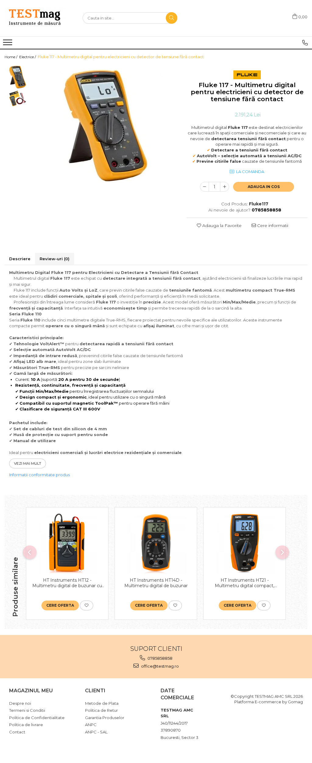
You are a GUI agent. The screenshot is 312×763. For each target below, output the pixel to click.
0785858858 (159, 658)
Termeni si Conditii (27, 710)
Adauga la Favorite (221, 225)
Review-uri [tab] (54, 258)
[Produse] (8, 44)
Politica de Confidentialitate (37, 717)
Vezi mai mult (27, 463)
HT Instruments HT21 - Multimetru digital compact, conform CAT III (244, 582)
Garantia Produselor (104, 717)
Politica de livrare (26, 724)
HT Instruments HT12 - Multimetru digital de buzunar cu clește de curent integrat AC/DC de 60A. (67, 582)
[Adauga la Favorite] (86, 605)
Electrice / (28, 57)
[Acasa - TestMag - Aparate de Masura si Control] (35, 18)
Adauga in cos (264, 186)
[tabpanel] (105, 126)
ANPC (91, 724)
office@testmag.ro (159, 666)
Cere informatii (272, 225)
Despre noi (20, 703)
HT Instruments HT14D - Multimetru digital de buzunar (156, 582)
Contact (17, 731)
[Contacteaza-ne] (305, 43)
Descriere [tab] (19, 258)
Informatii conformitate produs (39, 474)
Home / (11, 57)
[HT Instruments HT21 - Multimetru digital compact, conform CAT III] (244, 543)
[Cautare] (171, 18)
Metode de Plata (102, 703)
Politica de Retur (101, 710)
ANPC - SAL (96, 731)
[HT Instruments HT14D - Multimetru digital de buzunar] (155, 543)
